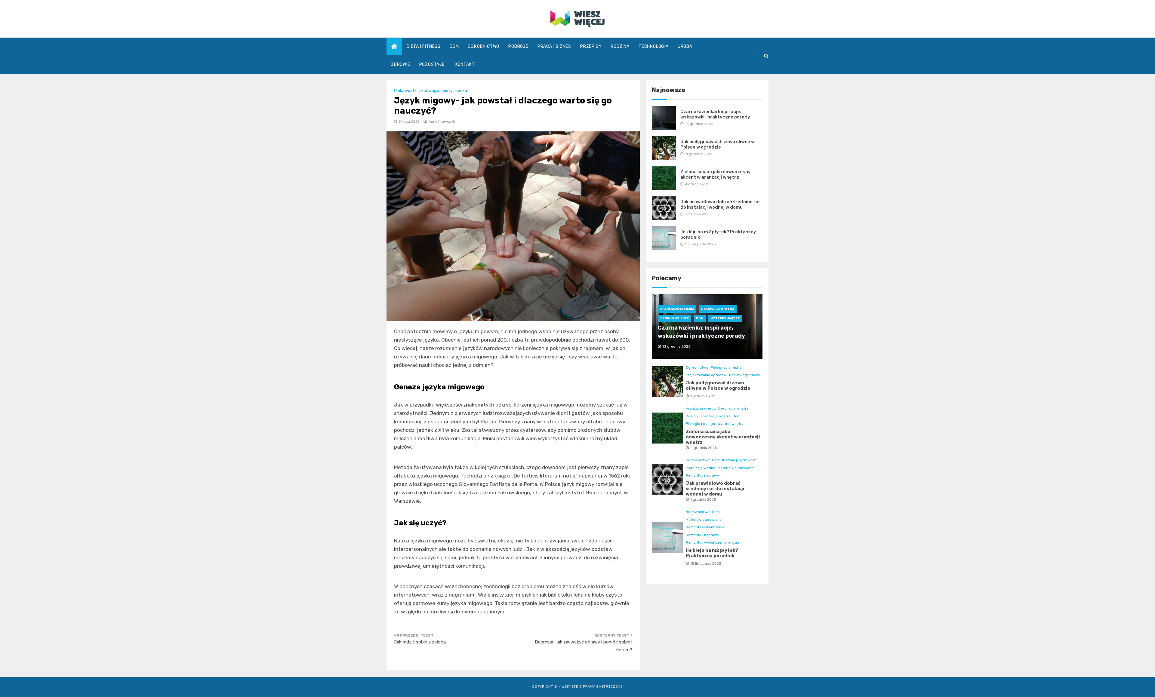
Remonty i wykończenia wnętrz (712, 542)
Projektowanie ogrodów (706, 375)
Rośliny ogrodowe (744, 375)
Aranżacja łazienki (677, 309)
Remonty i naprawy (702, 475)
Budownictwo (698, 460)
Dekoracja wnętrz (717, 309)
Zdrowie (400, 64)
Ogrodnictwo (483, 46)
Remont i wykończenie (705, 527)
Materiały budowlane (735, 468)
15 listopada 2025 (705, 563)
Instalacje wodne (700, 468)
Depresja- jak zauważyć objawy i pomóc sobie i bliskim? (583, 645)
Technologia (654, 46)
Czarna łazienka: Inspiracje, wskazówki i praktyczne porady (715, 114)
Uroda (685, 46)
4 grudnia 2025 (703, 448)
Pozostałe (432, 64)
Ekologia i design (700, 424)
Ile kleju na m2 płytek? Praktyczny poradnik (712, 553)
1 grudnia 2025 (703, 499)
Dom (454, 46)
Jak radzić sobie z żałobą (420, 642)
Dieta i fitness (424, 46)
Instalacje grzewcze (739, 460)
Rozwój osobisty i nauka (444, 90)
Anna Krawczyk (442, 121)
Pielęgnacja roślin (726, 367)
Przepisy (591, 46)
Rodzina (620, 46)
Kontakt (465, 64)
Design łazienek (674, 318)
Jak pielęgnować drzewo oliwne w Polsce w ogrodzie (717, 144)
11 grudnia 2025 (704, 396)
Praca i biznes (554, 46)
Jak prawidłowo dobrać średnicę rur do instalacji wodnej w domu (720, 204)
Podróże (518, 46)
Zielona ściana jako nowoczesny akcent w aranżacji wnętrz (715, 174)
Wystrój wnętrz (725, 318)
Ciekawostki (405, 90)
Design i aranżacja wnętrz (708, 416)
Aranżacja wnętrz (701, 408)
